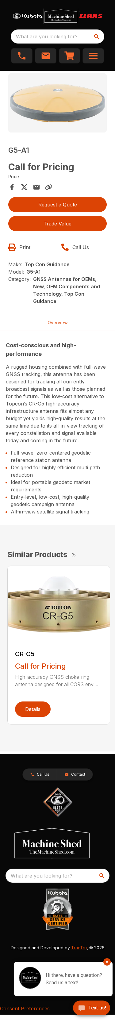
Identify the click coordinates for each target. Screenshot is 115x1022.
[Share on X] (24, 187)
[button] (22, 55)
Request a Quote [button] (57, 205)
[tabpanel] (57, 103)
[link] (69, 55)
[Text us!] (91, 1008)
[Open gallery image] (57, 103)
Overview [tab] (58, 322)
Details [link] (32, 709)
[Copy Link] (48, 187)
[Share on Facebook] (12, 187)
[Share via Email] (36, 187)
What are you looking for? (47, 36)
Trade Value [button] (57, 224)
